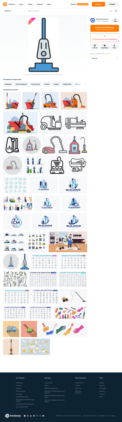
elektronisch (67, 84)
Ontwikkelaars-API (22, 397)
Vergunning (48, 383)
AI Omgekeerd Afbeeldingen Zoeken (25, 400)
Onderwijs (19, 394)
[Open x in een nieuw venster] (40, 415)
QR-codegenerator (22, 407)
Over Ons (78, 388)
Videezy (18, 388)
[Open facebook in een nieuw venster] (24, 415)
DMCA (46, 385)
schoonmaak (35, 84)
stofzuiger (8, 84)
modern (78, 84)
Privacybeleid (101, 416)
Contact (77, 385)
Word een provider (78, 392)
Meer (49, 4)
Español (102, 385)
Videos (30, 4)
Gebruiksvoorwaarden (89, 416)
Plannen (73, 4)
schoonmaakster (21, 84)
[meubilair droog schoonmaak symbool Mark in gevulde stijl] (77, 165)
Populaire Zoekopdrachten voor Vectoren (54, 392)
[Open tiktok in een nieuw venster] (37, 415)
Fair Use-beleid (111, 416)
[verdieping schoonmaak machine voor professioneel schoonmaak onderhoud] (11, 329)
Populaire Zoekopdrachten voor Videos (54, 401)
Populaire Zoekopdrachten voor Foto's (54, 396)
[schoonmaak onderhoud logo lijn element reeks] (15, 185)
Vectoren (11, 4)
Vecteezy (19, 385)
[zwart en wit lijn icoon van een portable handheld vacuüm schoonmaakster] (57, 165)
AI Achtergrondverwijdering (25, 404)
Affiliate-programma (51, 388)
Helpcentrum (79, 383)
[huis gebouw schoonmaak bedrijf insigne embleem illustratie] (44, 185)
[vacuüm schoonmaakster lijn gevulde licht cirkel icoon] (11, 261)
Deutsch (102, 391)
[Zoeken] (111, 11)
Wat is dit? (108, 54)
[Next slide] (84, 84)
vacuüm (47, 84)
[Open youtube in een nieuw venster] (43, 415)
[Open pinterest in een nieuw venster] (34, 415)
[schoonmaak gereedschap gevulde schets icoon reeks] (36, 241)
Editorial (40, 4)
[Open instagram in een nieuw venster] (28, 415)
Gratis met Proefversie (104, 28)
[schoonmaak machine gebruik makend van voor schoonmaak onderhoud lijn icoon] (50, 122)
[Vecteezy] (5, 4)
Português (102, 388)
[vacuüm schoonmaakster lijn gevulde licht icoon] (32, 145)
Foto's (21, 4)
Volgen (115, 21)
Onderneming (20, 391)
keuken (56, 84)
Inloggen (112, 4)
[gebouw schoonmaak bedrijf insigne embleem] (73, 185)
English (101, 383)
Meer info (95, 58)
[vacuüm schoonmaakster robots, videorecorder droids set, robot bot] (14, 241)
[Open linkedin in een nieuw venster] (31, 415)
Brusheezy (19, 383)
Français (102, 394)
